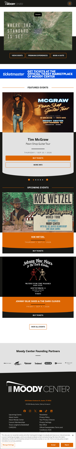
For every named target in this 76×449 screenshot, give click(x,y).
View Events (17, 55)
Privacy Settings (45, 422)
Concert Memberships (17, 422)
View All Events (38, 327)
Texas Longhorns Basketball (19, 425)
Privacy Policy (44, 417)
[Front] (38, 387)
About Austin (13, 417)
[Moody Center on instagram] (30, 411)
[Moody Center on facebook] (24, 411)
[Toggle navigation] (69, 3)
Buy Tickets (38, 158)
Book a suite (58, 55)
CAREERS (12, 427)
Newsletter (43, 415)
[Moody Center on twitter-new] (35, 411)
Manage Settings (8, 445)
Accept (53, 445)
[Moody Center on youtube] (40, 411)
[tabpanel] (38, 134)
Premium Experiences (38, 55)
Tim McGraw (38, 139)
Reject (67, 445)
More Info (38, 165)
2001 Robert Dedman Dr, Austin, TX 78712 (38, 400)
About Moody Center (16, 420)
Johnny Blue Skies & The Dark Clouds (38, 301)
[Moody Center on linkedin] (51, 411)
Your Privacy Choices (47, 420)
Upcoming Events (15, 415)
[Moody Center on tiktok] (46, 411)
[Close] (73, 435)
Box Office (43, 425)
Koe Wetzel (38, 237)
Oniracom (47, 404)
